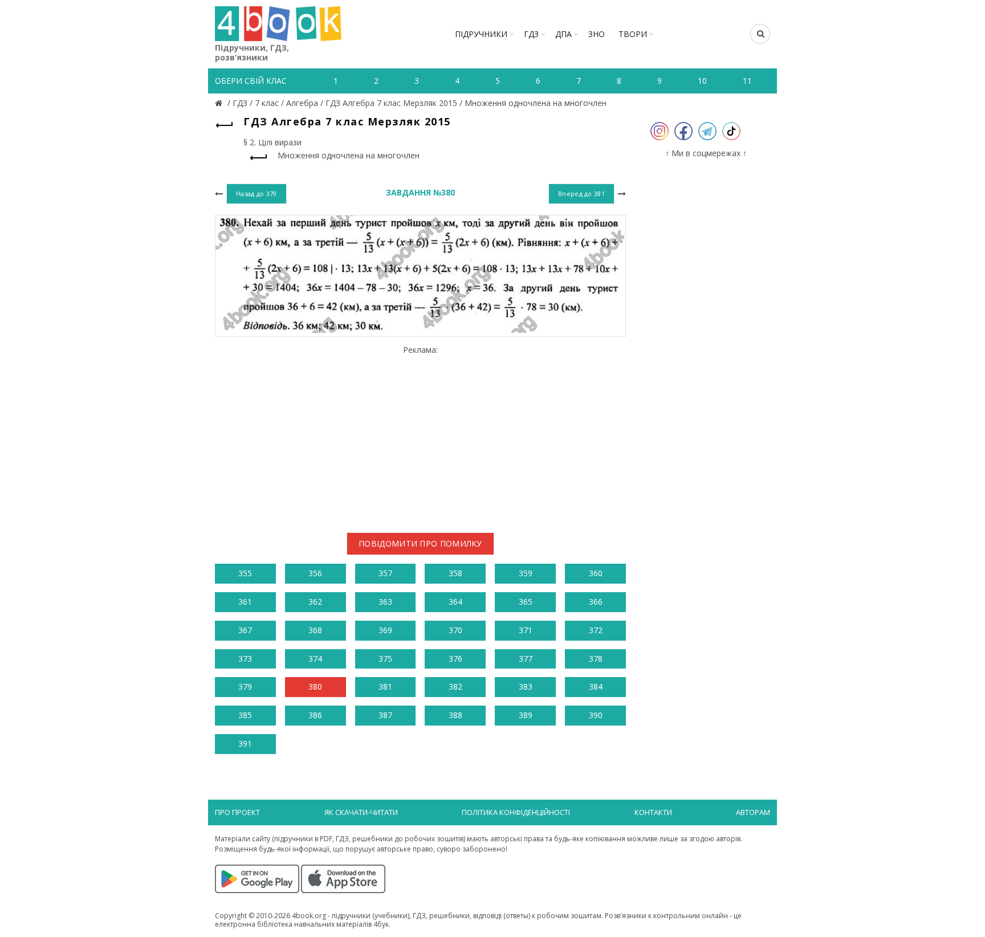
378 (596, 658)
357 (385, 573)
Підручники (481, 33)
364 (455, 601)
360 (596, 573)
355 (245, 573)
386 (315, 715)
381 (385, 686)
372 (596, 630)
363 (385, 601)
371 (525, 630)
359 (525, 573)
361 (245, 601)
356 (315, 573)
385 (245, 715)
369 (385, 630)
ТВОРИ (632, 33)
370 (455, 630)
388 (455, 715)
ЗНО (596, 33)
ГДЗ (531, 33)
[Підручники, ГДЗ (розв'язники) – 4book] (220, 102)
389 (525, 715)
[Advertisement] (420, 434)
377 (525, 658)
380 (315, 686)
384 (596, 686)
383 (525, 686)
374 (315, 658)
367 (245, 630)
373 (245, 658)
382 (455, 686)
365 (525, 601)
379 (245, 686)
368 (315, 630)
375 (385, 658)
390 (596, 715)
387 (385, 715)
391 (245, 743)
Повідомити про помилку (420, 543)
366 (596, 601)
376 (455, 658)
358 (455, 573)
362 (315, 601)
